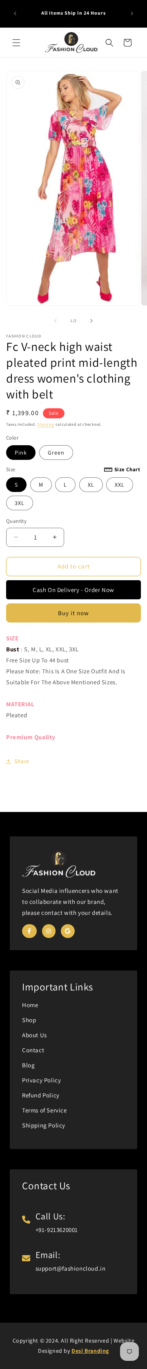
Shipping (45, 424)
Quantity (16, 521)
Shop (29, 1020)
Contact (33, 1050)
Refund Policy (41, 1095)
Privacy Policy (41, 1080)
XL (91, 484)
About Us (34, 1035)
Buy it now (73, 613)
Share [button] (21, 761)
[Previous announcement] (15, 13)
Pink (21, 452)
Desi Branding (90, 1350)
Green (56, 452)
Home (30, 1005)
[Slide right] (91, 321)
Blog (28, 1065)
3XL (19, 503)
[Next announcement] (132, 13)
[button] (16, 43)
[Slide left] (56, 321)
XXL (120, 484)
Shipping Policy (43, 1125)
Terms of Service (44, 1110)
